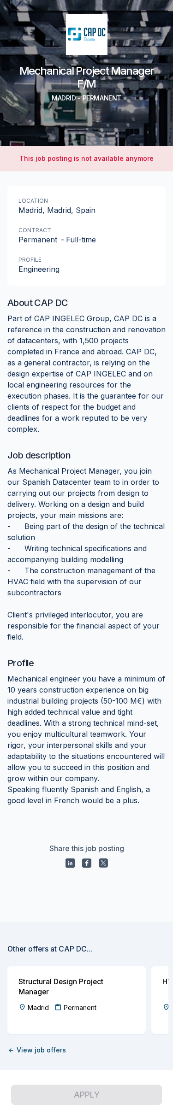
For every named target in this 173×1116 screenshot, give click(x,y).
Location (33, 200)
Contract (34, 230)
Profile (30, 259)
